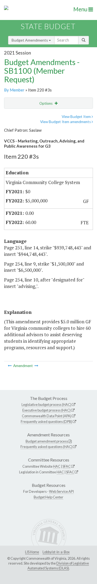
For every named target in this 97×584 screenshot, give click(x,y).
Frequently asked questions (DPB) (46, 421)
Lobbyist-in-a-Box (56, 552)
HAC (56, 466)
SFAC (67, 466)
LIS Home (32, 552)
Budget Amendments (30, 40)
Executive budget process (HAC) (46, 410)
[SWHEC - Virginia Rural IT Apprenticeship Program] (36, 366)
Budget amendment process (47, 441)
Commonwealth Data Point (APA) (46, 416)
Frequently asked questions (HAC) (46, 446)
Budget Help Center (48, 497)
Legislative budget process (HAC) (46, 404)
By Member (14, 89)
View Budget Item (77, 116)
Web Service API (61, 491)
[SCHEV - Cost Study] (10, 366)
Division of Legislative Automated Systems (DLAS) (58, 565)
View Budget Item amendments (66, 122)
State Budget (48, 26)
